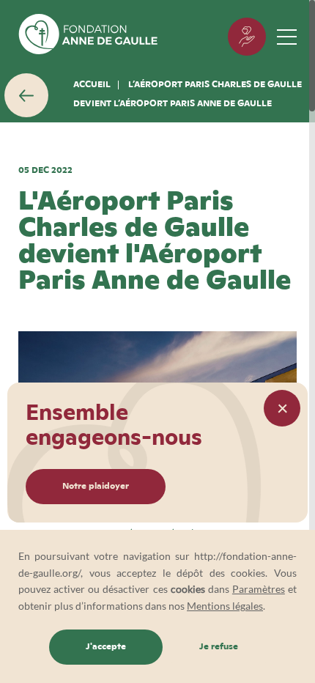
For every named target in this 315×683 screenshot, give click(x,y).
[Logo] (88, 36)
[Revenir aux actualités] (26, 95)
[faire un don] (247, 37)
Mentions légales (225, 605)
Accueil (92, 85)
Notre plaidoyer (95, 486)
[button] (282, 408)
